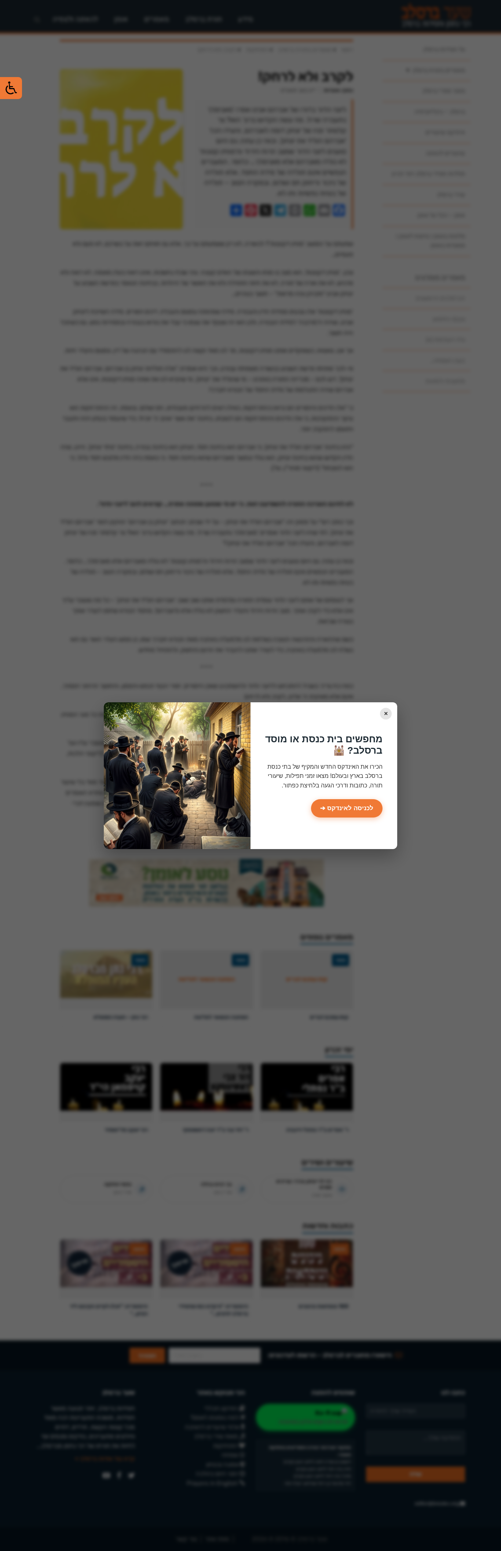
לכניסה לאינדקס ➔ (346, 808)
